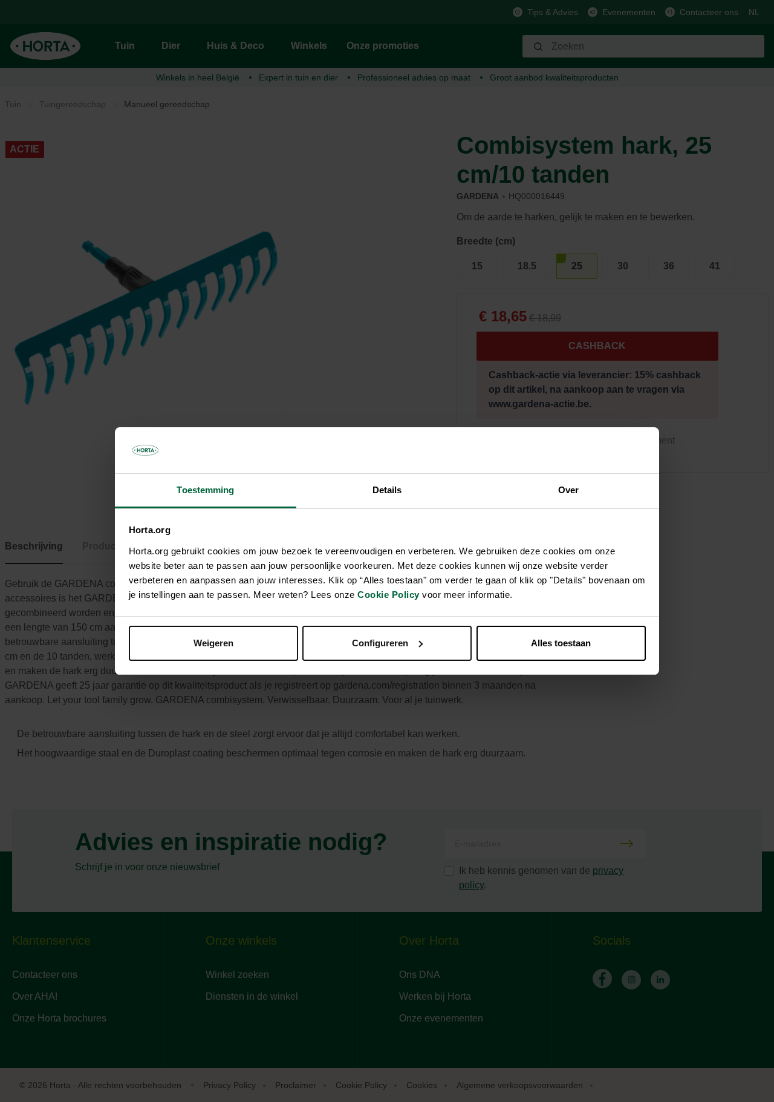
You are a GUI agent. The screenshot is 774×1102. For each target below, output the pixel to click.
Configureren (380, 643)
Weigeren (213, 643)
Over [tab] (568, 490)
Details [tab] (387, 490)
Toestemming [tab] (205, 490)
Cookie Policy (388, 594)
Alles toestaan (561, 643)
